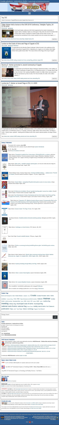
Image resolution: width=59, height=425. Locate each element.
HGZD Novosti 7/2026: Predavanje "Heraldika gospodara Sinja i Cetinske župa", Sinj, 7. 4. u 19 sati (28, 346)
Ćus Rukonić (41, 309)
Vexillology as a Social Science (22, 227)
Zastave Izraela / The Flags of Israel (23, 208)
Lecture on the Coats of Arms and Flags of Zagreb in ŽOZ (20, 44)
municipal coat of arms (21, 60)
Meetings (11, 28)
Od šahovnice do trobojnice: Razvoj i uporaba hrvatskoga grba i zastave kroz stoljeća (33, 191)
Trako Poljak (19, 309)
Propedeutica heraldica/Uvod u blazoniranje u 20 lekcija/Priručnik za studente (32, 154)
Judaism (8, 39)
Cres (29, 295)
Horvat (22, 301)
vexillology (30, 309)
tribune (25, 309)
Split (15, 309)
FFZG (15, 299)
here (30, 385)
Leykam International (39, 146)
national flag (21, 39)
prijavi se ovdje (23, 355)
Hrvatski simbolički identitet (23, 236)
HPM (25, 301)
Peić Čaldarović (50, 306)
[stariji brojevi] (29, 353)
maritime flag (46, 301)
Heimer (8, 60)
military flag (12, 304)
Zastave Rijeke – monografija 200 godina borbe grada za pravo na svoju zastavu (33, 182)
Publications (15, 45)
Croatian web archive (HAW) (35, 408)
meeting (15, 60)
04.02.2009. (5, 85)
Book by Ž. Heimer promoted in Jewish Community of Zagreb (21, 65)
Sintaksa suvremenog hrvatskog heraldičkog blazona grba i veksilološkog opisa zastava (34, 245)
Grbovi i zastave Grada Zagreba (23, 272)
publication (35, 60)
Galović (39, 299)
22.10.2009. (5, 45)
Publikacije (40, 286)
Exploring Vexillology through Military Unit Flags (26, 263)
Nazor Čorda (30, 306)
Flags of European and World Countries (28, 299)
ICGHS (28, 301)
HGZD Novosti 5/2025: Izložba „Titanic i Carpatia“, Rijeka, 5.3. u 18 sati (22, 349)
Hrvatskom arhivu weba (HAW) (37, 404)
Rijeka (11, 309)
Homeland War (16, 301)
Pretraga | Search (5, 314)
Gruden (11, 78)
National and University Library (36, 406)
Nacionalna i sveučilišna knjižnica (32, 402)
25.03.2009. (5, 66)
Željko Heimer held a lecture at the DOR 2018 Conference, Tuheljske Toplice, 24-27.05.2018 (28, 25)
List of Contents (15, 150)
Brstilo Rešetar (19, 295)
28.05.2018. (5, 28)
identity (34, 301)
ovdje (39, 384)
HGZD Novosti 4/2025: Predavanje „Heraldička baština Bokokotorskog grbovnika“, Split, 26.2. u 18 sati (28, 351)
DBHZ (48, 295)
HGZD (3, 301)
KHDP (37, 301)
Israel (5, 39)
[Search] (55, 317)
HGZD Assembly (8, 301)
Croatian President (41, 295)
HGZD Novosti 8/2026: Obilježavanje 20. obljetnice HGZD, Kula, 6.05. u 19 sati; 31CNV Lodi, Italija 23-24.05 (32, 345)
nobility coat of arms (39, 306)
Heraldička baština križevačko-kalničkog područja (30, 218)
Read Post (54, 39)
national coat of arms (15, 39)
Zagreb (39, 60)
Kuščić (41, 301)
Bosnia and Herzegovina (6, 295)
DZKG (52, 295)
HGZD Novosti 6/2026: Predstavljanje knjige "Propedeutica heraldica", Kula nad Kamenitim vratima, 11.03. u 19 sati (31, 348)
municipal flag (29, 60)
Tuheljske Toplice (28, 39)
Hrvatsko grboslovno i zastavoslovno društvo (13, 1)
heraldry (53, 299)
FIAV (18, 299)
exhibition (3, 299)
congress (25, 295)
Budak (5, 60)
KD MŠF (11, 60)
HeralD (9, 384)
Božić (14, 295)
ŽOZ (33, 39)
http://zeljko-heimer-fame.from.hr (15, 393)
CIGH (57, 419)
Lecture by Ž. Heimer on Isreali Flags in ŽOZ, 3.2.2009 (19, 83)
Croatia (8, 78)
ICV (31, 301)
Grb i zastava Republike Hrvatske (23, 282)
